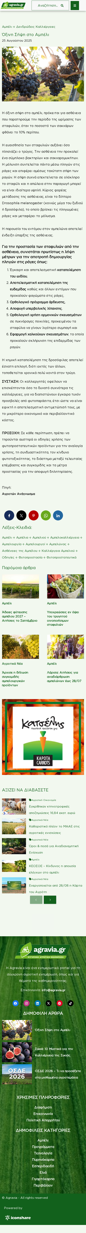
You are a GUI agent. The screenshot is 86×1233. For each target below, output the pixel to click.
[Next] (50, 899)
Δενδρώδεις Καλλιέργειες (35, 26)
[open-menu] (74, 5)
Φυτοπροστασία (30, 557)
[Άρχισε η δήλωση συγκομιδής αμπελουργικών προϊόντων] (20, 647)
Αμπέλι (7, 26)
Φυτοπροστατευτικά (61, 557)
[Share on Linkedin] (58, 515)
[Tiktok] (71, 1003)
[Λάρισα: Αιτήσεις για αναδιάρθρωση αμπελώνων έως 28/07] (65, 647)
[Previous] (36, 899)
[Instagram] (27, 1003)
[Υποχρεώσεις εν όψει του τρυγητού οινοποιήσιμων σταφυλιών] (65, 586)
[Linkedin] (38, 1003)
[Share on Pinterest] (34, 515)
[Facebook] (16, 1003)
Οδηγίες (8, 557)
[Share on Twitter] (21, 515)
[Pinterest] (60, 1003)
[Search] (62, 5)
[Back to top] (77, 1224)
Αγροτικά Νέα (12, 663)
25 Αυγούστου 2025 (17, 40)
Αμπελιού (39, 537)
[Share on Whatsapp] (46, 515)
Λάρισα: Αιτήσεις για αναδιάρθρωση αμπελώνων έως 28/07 (64, 677)
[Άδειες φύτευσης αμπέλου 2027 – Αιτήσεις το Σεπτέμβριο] (20, 586)
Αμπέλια (22, 537)
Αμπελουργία (11, 544)
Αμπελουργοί (35, 544)
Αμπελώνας (57, 544)
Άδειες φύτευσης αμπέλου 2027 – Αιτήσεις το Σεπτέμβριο (19, 616)
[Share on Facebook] (9, 515)
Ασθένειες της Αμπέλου (19, 550)
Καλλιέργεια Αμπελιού (58, 550)
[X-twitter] (49, 1003)
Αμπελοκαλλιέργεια (64, 537)
